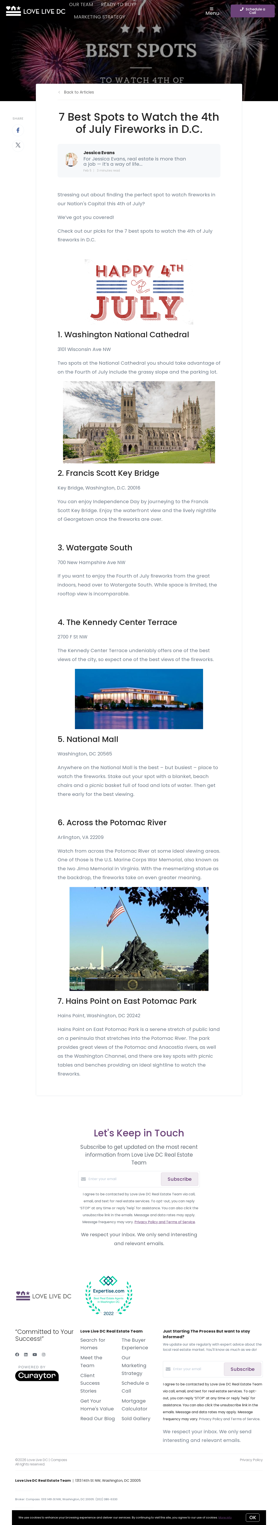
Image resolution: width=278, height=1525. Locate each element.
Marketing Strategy (99, 16)
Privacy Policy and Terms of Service (164, 1221)
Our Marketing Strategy (134, 1365)
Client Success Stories (90, 1383)
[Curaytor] (37, 1380)
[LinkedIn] (26, 1354)
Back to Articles (79, 92)
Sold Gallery (136, 1418)
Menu (212, 13)
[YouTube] (35, 1354)
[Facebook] (17, 1354)
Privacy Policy (251, 1459)
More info (225, 1517)
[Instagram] (43, 1354)
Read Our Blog (97, 1418)
